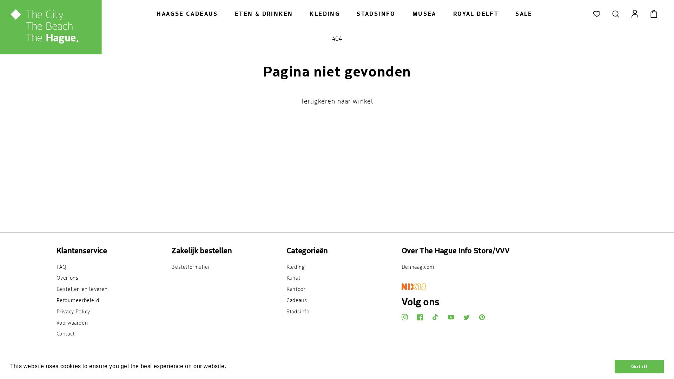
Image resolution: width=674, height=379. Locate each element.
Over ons (68, 277)
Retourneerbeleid (78, 300)
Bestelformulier (190, 266)
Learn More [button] (244, 366)
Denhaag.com (418, 266)
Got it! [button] (639, 366)
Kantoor (295, 288)
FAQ (62, 266)
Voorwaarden (72, 322)
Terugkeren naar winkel (337, 101)
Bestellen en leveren (82, 288)
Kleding (295, 266)
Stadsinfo (297, 311)
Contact (66, 333)
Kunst (293, 277)
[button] (615, 14)
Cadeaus (296, 300)
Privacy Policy (73, 311)
